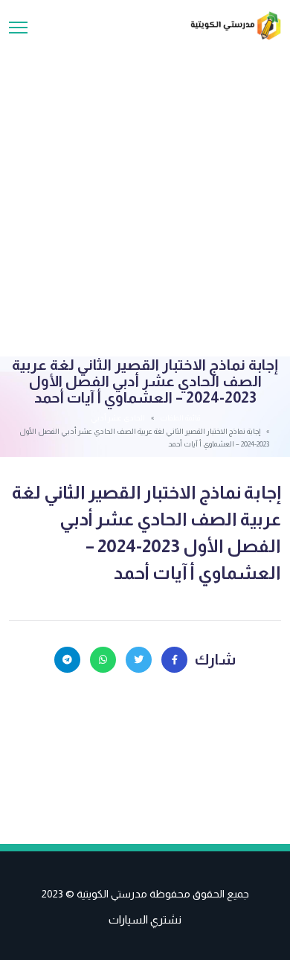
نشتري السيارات (145, 919)
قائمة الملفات (180, 418)
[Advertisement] (145, 193)
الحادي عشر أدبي (118, 418)
